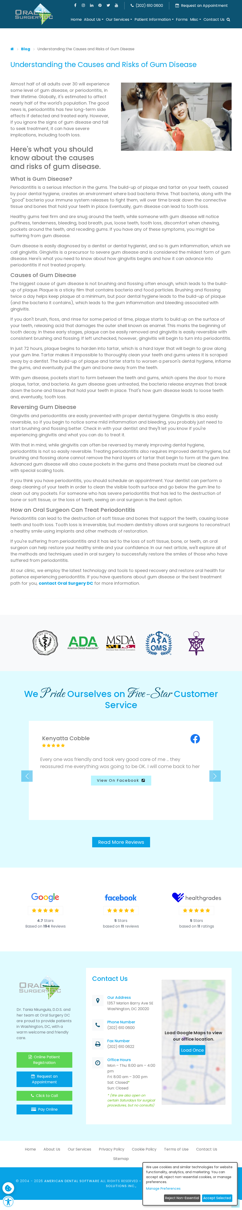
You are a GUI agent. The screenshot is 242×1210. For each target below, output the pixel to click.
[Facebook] (75, 5)
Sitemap (121, 1158)
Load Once (192, 1050)
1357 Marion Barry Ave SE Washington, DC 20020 (130, 1006)
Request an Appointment (45, 1079)
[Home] (12, 49)
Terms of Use (176, 1149)
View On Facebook (119, 780)
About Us (51, 1149)
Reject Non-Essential (182, 1198)
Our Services (79, 1149)
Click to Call (46, 1095)
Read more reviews (121, 842)
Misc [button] (194, 19)
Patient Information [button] (152, 19)
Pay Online (47, 1109)
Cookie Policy (144, 1149)
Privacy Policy (111, 1149)
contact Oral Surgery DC (66, 583)
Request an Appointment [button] (204, 5)
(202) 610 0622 (120, 1047)
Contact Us (214, 19)
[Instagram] (83, 5)
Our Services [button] (117, 19)
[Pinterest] (100, 5)
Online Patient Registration (46, 1059)
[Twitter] (108, 5)
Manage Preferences (163, 1188)
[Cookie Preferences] (8, 1188)
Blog (25, 49)
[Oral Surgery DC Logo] (34, 14)
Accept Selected (217, 1198)
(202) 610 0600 (149, 5)
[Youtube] (116, 5)
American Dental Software (72, 1181)
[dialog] (190, 1183)
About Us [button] (92, 19)
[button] (228, 19)
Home (76, 19)
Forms (182, 19)
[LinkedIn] (91, 5)
